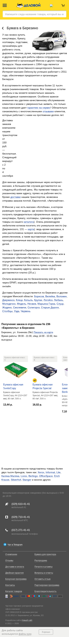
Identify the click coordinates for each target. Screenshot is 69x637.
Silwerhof (16, 479)
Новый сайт (27, 620)
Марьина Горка (46, 303)
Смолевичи (19, 307)
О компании (11, 554)
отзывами (48, 111)
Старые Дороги (50, 307)
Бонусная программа (16, 579)
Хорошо (46, 632)
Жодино (7, 307)
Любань (58, 300)
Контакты (10, 585)
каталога (29, 221)
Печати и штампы (43, 566)
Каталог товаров (13, 591)
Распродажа (40, 560)
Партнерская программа (46, 585)
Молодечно (9, 303)
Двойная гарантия (14, 573)
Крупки (38, 300)
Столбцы (7, 311)
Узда (16, 311)
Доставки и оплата (14, 566)
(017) (21, 529)
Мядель (21, 303)
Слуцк (60, 303)
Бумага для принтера (45, 554)
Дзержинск (8, 300)
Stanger (26, 479)
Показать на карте (43, 332)
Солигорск (34, 307)
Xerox (41, 472)
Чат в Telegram (15, 544)
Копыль (28, 300)
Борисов (39, 296)
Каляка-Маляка (10, 476)
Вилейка (50, 296)
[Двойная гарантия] (35, 380)
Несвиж (31, 303)
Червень (25, 311)
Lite (58, 472)
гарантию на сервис (38, 107)
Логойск (48, 300)
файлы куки (25, 634)
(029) (21, 503)
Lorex (24, 476)
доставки (15, 197)
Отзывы (9, 560)
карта (31, 229)
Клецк (19, 300)
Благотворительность (45, 591)
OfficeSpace (46, 476)
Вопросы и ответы (43, 573)
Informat (50, 472)
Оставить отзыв (42, 579)
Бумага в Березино (22, 28)
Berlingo (33, 476)
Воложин (61, 296)
